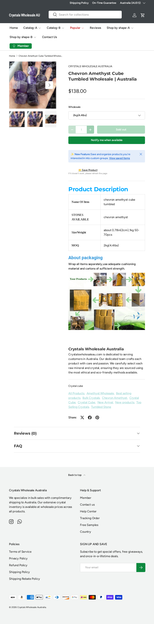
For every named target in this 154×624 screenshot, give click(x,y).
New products (124, 402)
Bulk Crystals (91, 398)
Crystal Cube (86, 402)
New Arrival (105, 402)
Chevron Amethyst (114, 398)
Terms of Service (20, 551)
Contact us (87, 504)
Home (14, 28)
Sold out (121, 129)
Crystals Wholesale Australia (31, 607)
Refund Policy (18, 565)
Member (85, 498)
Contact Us (49, 37)
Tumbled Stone (101, 407)
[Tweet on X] (82, 417)
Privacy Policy (18, 558)
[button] (143, 15)
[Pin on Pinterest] (97, 417)
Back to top (75, 475)
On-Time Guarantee (104, 3)
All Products (76, 393)
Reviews (95, 28)
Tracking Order (90, 518)
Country (85, 531)
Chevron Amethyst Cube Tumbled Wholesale (41, 56)
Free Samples (89, 525)
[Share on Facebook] (90, 417)
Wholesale (74, 107)
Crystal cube (75, 386)
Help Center (88, 511)
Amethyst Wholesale (100, 393)
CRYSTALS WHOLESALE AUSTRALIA (90, 66)
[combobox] (85, 14)
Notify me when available (106, 140)
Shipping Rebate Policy (24, 579)
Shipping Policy (79, 3)
